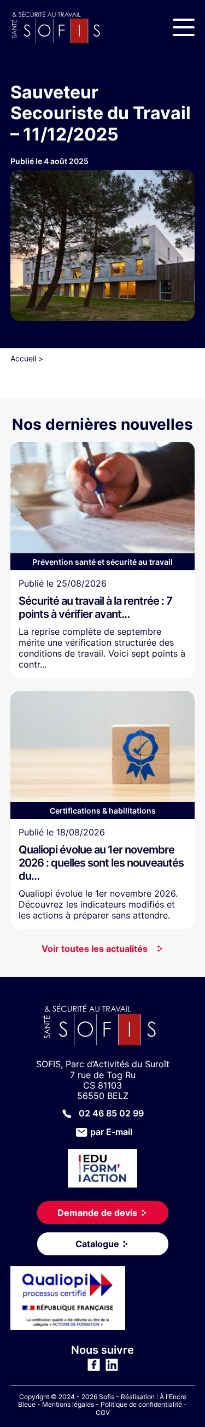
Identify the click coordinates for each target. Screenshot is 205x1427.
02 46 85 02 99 (111, 1113)
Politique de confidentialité (141, 1404)
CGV (103, 1412)
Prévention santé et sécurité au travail (102, 561)
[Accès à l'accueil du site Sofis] (58, 27)
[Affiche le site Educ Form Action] (102, 1169)
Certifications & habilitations (103, 810)
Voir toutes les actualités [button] (95, 948)
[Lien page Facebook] (93, 1367)
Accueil (23, 358)
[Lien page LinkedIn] (112, 1367)
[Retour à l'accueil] (103, 1026)
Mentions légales (68, 1404)
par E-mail (111, 1131)
